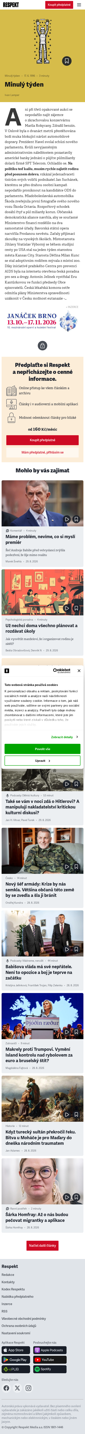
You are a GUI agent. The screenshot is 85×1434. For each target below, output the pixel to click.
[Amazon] (16, 1369)
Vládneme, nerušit (32, 960)
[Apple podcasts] (50, 1350)
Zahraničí (11, 1043)
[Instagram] (28, 1392)
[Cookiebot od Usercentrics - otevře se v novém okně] (53, 670)
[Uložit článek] (67, 61)
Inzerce (7, 1304)
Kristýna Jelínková (16, 985)
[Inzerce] (42, 321)
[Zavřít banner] (79, 670)
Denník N (36, 650)
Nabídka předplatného (17, 1297)
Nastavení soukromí (16, 1333)
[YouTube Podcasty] (50, 1360)
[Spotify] (50, 1369)
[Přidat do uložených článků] (76, 519)
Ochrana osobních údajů (19, 1326)
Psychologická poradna (19, 619)
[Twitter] (17, 1392)
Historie (10, 1126)
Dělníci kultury (30, 795)
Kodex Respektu (13, 1289)
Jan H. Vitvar (13, 820)
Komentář (16, 530)
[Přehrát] (67, 519)
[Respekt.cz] (11, 4)
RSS (5, 1311)
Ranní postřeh (18, 1208)
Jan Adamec (13, 1150)
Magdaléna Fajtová (17, 1068)
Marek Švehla (14, 561)
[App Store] (16, 1350)
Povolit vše (42, 749)
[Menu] (79, 5)
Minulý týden (12, 75)
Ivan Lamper (12, 95)
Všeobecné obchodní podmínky (24, 1319)
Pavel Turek (27, 820)
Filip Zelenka (55, 985)
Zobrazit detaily (62, 737)
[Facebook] (6, 1392)
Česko (9, 878)
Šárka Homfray (14, 1227)
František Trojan (37, 985)
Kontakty (8, 1282)
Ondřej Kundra (14, 902)
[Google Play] (16, 1360)
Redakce (8, 1275)
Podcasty (15, 795)
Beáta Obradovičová (18, 650)
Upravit (40, 760)
